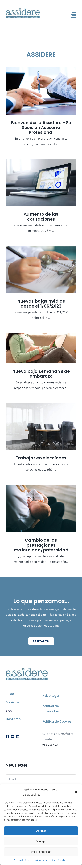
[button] (76, 792)
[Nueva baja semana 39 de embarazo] (41, 348)
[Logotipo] (23, 10)
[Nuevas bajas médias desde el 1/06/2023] (41, 269)
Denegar (41, 841)
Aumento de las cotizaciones (41, 216)
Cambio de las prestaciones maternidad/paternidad (41, 545)
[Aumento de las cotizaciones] (41, 182)
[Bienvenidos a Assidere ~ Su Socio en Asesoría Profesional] (41, 91)
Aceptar (41, 830)
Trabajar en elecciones (41, 458)
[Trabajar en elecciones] (41, 426)
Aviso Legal (63, 859)
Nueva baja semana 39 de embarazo (41, 373)
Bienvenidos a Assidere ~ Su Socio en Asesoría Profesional (41, 127)
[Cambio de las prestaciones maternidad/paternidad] (41, 508)
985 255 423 (50, 745)
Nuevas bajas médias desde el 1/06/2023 (41, 303)
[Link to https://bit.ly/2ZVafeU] (7, 736)
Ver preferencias (41, 851)
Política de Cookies (23, 859)
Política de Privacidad (44, 859)
